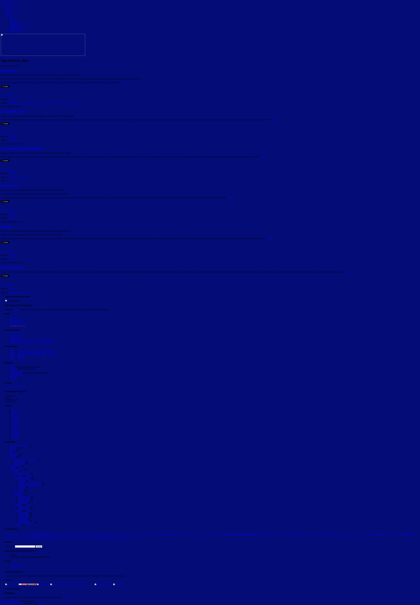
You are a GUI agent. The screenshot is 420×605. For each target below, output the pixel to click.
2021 (14, 420)
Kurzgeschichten (20, 493)
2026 (14, 410)
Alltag (10, 140)
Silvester (23, 537)
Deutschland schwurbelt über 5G (196, 534)
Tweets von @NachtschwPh (15, 387)
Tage (11, 17)
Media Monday (23, 515)
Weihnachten (102, 537)
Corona (120, 534)
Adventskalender (27, 534)
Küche (40, 103)
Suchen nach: (10, 546)
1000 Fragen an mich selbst (19, 446)
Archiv (7, 15)
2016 (14, 430)
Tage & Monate (15, 21)
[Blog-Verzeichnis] (23, 584)
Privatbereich (14, 567)
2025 (14, 412)
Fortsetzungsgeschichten (22, 479)
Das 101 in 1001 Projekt (22, 477)
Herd (35, 103)
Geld (301, 534)
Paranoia (52, 354)
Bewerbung (94, 534)
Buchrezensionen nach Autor (20, 27)
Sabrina (21, 489)
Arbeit (54, 534)
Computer (113, 534)
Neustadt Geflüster (16, 373)
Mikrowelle (56, 103)
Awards (16, 471)
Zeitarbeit (126, 537)
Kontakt (8, 11)
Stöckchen (17, 511)
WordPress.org (15, 324)
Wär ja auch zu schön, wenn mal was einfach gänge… (36, 351)
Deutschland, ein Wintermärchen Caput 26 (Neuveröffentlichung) (32, 342)
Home (7, 7)
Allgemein (12, 136)
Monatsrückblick (15, 466)
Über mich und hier (12, 9)
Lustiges (12, 458)
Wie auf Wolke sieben (13, 111)
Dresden (211, 534)
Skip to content (6, 4)
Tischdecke (74, 103)
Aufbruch (21, 481)
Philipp (12, 351)
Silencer (12, 352)
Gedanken (12, 99)
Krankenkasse (371, 534)
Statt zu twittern (19, 464)
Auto (74, 534)
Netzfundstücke (19, 462)
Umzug (66, 538)
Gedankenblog (281, 534)
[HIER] (16, 309)
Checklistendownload (17, 565)
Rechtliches (67, 597)
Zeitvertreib (18, 525)
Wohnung (30, 292)
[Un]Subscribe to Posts (17, 326)
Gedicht (292, 534)
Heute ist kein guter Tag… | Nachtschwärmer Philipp (28, 354)
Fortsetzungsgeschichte (248, 534)
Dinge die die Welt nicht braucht (25, 460)
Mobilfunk (392, 534)
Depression (129, 534)
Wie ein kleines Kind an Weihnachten (22, 148)
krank (362, 534)
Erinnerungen (14, 454)
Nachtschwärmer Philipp (9, 2)
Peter (399, 534)
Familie (29, 103)
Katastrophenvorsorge (12, 31)
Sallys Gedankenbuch (17, 375)
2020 (14, 422)
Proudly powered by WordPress (12, 603)
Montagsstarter (23, 521)
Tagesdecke (65, 103)
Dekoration (16, 103)
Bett (9, 103)
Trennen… (20, 356)
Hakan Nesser (311, 534)
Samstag (5, 226)
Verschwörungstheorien (87, 537)
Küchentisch (47, 103)
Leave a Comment (7, 95)
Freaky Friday (19, 491)
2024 (14, 414)
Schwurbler (15, 537)
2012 (15, 437)
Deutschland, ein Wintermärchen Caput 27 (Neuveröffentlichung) (32, 340)
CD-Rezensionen (24, 499)
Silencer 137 (14, 379)
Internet (337, 534)
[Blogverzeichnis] (43, 584)
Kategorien (13, 23)
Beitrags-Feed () (17, 320)
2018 (14, 426)
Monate (12, 19)
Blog (11, 452)
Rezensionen (18, 495)
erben (218, 534)
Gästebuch (9, 13)
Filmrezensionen (15, 29)
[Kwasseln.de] (6, 301)
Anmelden (13, 318)
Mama (383, 534)
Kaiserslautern (347, 534)
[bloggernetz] (118, 584)
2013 (15, 436)
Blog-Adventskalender (22, 473)
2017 (14, 428)
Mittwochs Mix (23, 517)
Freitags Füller (23, 513)
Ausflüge (13, 450)
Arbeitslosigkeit (65, 534)
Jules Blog (13, 371)
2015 (15, 432)
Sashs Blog (13, 377)
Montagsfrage (23, 519)
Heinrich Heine (325, 534)
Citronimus (13, 369)
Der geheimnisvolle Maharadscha (29, 483)
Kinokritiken (22, 503)
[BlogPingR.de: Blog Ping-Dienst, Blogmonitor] (67, 584)
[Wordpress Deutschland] (104, 584)
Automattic (42, 603)
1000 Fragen (15, 534)
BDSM (82, 534)
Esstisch (23, 103)
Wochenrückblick (24, 509)
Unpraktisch (8, 70)
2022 (15, 418)
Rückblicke (18, 505)
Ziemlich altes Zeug (16, 469)
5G (7, 534)
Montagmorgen (9, 185)
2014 (15, 434)
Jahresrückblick (23, 507)
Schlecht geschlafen (12, 267)
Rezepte (12, 468)
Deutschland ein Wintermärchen (29, 485)
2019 (14, 424)
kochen (356, 534)
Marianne (21, 487)
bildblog (12, 367)
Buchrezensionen (16, 25)
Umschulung (21, 177)
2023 (15, 416)
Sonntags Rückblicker (26, 523)
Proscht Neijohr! (15, 334)
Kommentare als (17, 322)
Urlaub (74, 538)
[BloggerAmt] (11, 584)
